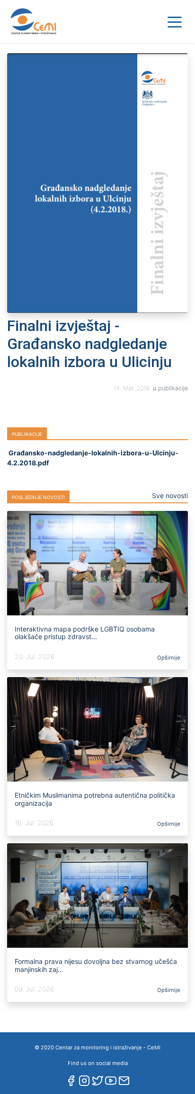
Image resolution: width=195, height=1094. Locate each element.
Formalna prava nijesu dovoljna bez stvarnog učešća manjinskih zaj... (96, 965)
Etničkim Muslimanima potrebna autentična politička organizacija (95, 799)
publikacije (173, 388)
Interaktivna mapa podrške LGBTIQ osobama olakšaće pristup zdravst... (85, 633)
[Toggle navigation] (174, 21)
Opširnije (168, 657)
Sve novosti (170, 495)
